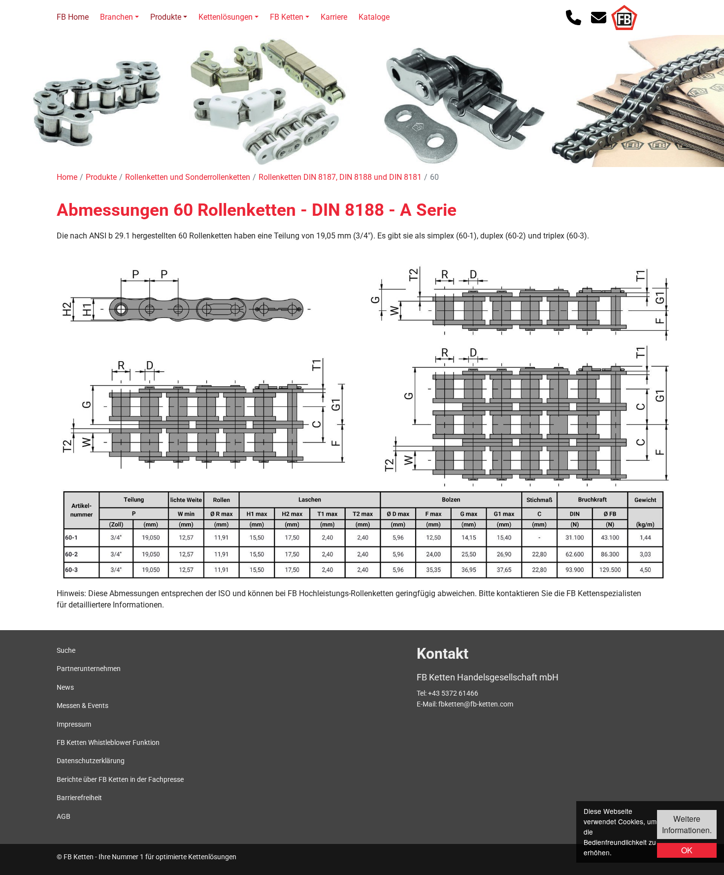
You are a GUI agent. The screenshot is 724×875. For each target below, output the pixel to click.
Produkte (165, 17)
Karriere (334, 17)
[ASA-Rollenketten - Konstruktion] (363, 367)
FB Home (73, 17)
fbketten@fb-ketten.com (475, 704)
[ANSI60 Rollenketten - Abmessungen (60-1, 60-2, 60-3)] (363, 535)
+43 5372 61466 (453, 693)
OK (686, 850)
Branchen (116, 17)
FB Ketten (286, 17)
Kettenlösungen (225, 17)
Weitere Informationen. (687, 824)
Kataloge (374, 17)
